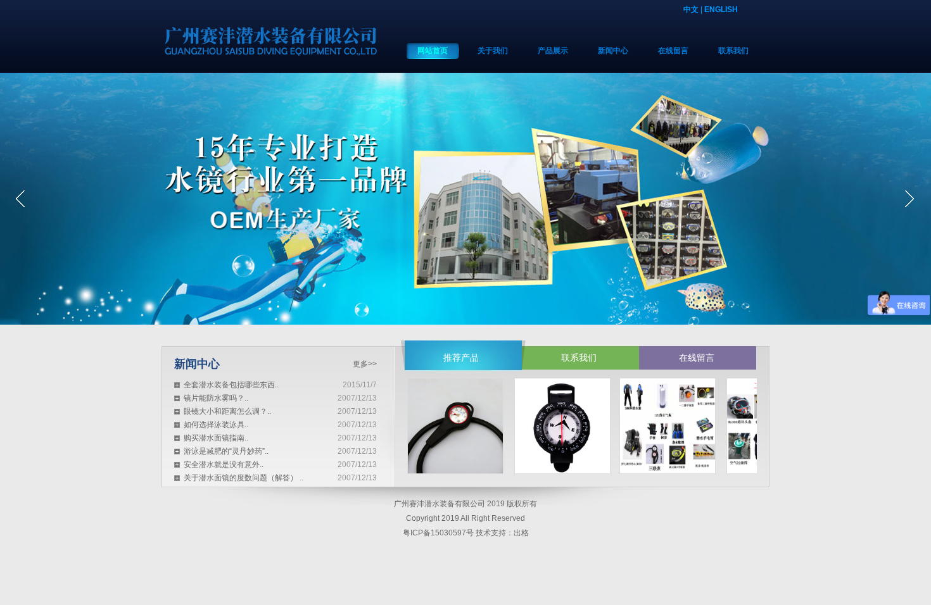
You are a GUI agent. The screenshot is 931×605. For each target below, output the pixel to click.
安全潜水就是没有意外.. (223, 464)
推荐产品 (461, 357)
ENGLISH (721, 9)
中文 (691, 9)
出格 (521, 532)
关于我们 (493, 50)
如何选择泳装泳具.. (216, 424)
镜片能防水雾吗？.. (216, 398)
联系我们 (733, 50)
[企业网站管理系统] (465, 199)
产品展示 (553, 50)
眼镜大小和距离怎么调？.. (227, 411)
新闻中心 (613, 50)
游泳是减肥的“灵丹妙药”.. (226, 451)
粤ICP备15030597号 (438, 532)
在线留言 (673, 50)
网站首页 (432, 50)
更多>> (365, 363)
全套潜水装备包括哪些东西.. (231, 384)
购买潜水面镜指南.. (216, 437)
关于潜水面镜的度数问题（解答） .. (243, 477)
